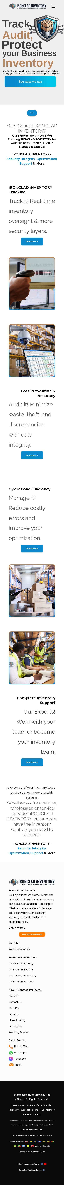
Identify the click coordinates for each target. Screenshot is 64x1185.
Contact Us (15, 1001)
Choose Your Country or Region (32, 1152)
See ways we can (30, 81)
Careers (27, 1114)
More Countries (44, 1146)
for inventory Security (21, 963)
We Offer (14, 943)
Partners (13, 1014)
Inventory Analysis (19, 949)
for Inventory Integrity (21, 969)
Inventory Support (19, 1032)
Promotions (15, 1026)
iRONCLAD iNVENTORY (31, 154)
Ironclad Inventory (29, 1135)
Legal (14, 1105)
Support (25, 163)
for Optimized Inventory (22, 975)
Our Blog (14, 1008)
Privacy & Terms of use (31, 1105)
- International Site (44, 1135)
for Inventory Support (21, 981)
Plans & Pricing (17, 1020)
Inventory (28, 63)
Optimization (47, 159)
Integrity (28, 159)
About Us (14, 996)
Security (13, 159)
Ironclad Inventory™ (36, 1120)
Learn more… (17, 927)
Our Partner (47, 1110)
